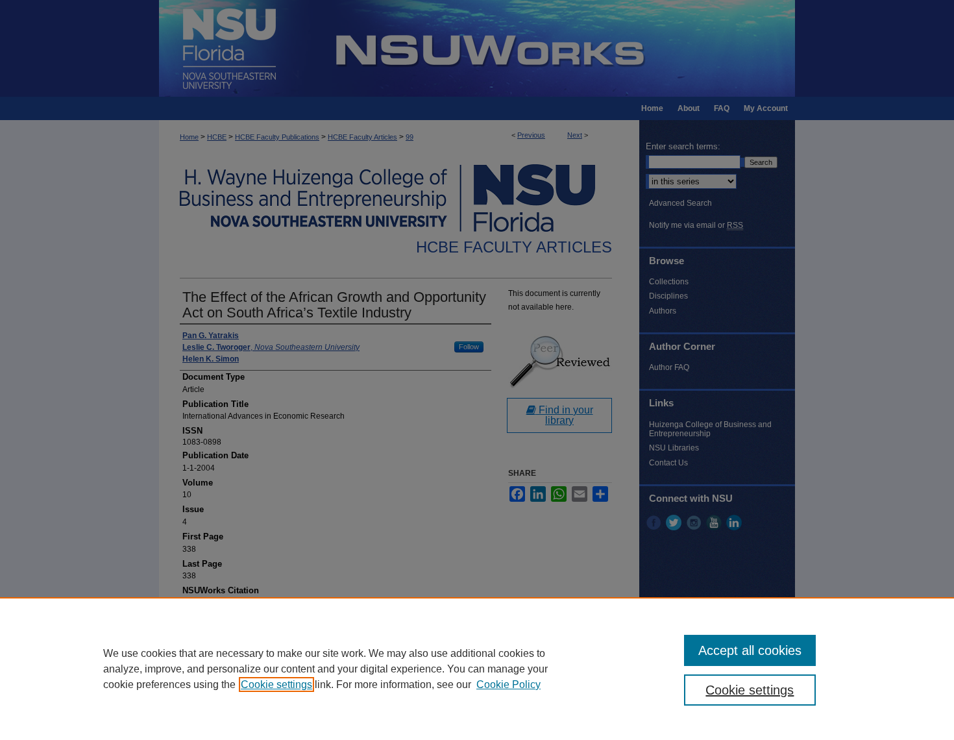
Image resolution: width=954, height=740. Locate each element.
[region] (477, 668)
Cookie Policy (508, 684)
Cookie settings (276, 684)
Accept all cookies (749, 650)
